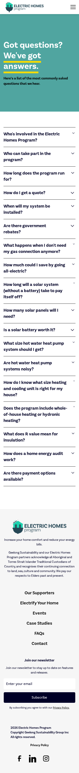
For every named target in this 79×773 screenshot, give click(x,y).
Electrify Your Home (39, 603)
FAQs (39, 633)
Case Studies (39, 623)
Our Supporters (39, 593)
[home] (24, 7)
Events (39, 613)
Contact (39, 643)
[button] (72, 7)
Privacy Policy (39, 745)
